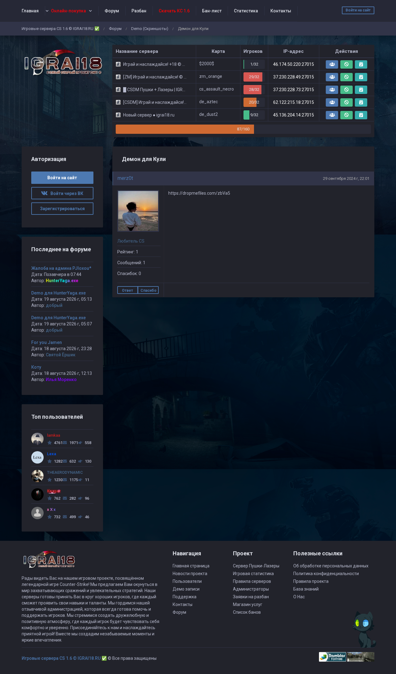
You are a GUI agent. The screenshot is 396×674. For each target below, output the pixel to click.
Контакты (280, 10)
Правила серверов (252, 581)
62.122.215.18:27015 (293, 102)
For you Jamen (46, 342)
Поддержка (184, 596)
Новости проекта (190, 573)
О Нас (299, 596)
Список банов (247, 612)
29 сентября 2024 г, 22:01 (346, 178)
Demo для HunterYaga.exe (58, 292)
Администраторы (251, 589)
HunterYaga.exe (62, 280)
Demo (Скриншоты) (149, 28)
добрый (54, 305)
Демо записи (186, 589)
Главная (30, 10)
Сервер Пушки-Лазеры (256, 565)
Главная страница (191, 565)
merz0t (125, 178)
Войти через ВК (65, 193)
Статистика (246, 10)
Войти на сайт (358, 10)
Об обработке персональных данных (330, 565)
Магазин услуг (247, 604)
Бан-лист (212, 10)
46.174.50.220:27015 (293, 64)
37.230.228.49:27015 (293, 76)
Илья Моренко (61, 379)
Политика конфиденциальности (326, 573)
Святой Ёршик (60, 354)
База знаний (306, 589)
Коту (36, 367)
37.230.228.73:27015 (293, 89)
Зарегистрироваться (62, 208)
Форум (112, 10)
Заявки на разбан (251, 596)
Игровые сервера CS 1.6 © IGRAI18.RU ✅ (60, 28)
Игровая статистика (253, 573)
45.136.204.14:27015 (293, 114)
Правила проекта (311, 581)
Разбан (138, 10)
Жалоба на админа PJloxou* (61, 268)
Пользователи (187, 581)
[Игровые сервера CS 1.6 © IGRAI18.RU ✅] (62, 62)
